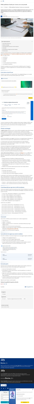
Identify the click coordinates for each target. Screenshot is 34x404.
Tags (4, 390)
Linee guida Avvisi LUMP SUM (12, 228)
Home (2, 7)
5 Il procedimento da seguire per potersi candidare (10, 49)
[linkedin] (28, 286)
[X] (32, 286)
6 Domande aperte (5, 50)
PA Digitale (6, 7)
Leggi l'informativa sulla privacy (5, 90)
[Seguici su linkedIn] (3, 388)
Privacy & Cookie (7, 390)
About (2, 390)
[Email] (25, 286)
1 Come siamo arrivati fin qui (6, 43)
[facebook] (26, 286)
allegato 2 (22, 152)
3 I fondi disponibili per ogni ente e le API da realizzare (10, 46)
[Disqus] (17, 321)
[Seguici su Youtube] (7, 388)
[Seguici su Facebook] (1, 388)
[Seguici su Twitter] (5, 388)
